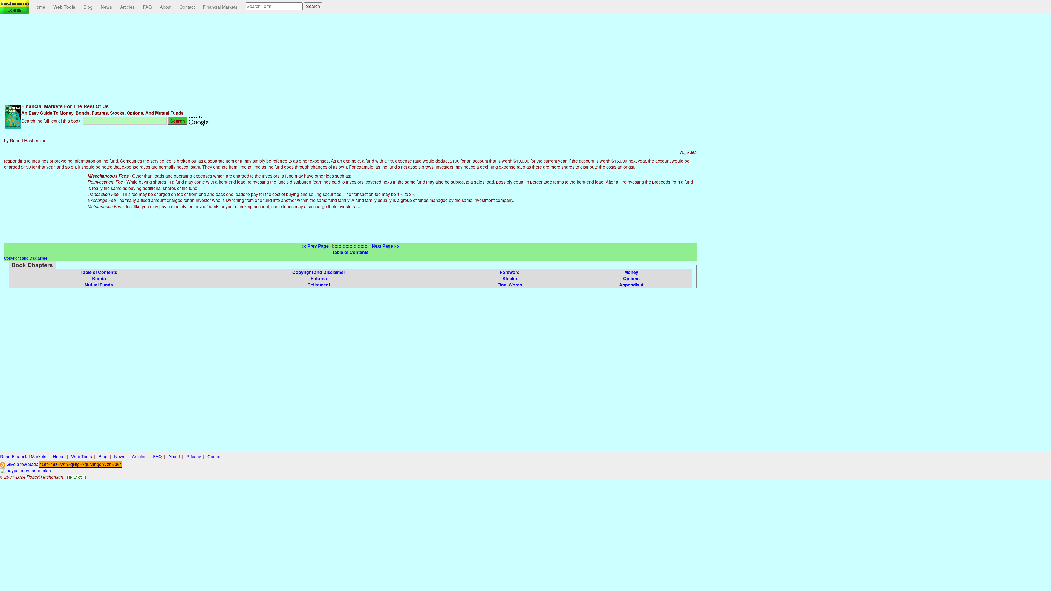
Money (631, 272)
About (165, 7)
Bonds (99, 278)
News (106, 7)
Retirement (318, 285)
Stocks (510, 278)
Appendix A (631, 285)
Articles (127, 7)
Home (39, 7)
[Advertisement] (350, 58)
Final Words (509, 285)
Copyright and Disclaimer (318, 272)
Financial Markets (220, 7)
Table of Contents (98, 272)
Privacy (193, 456)
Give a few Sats (21, 464)
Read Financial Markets (23, 456)
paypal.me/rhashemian (28, 470)
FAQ (147, 7)
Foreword (510, 272)
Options (631, 278)
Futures (319, 278)
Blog (88, 7)
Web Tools (64, 7)
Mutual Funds (99, 285)
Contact (187, 7)
